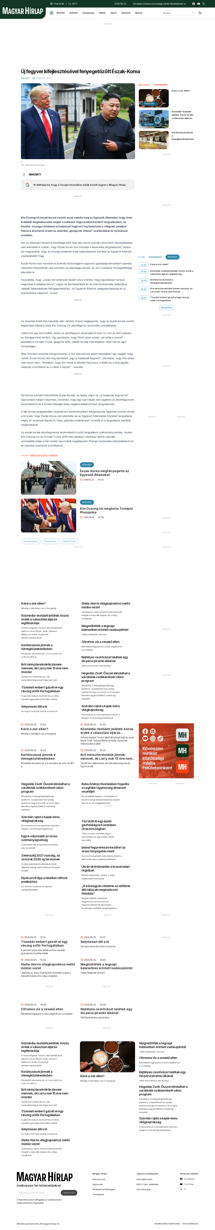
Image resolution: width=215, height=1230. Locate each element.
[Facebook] (193, 4)
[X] (203, 4)
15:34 (144, 280)
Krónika (148, 145)
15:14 (143, 298)
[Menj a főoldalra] (23, 10)
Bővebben (166, 307)
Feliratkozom (69, 1192)
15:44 (143, 271)
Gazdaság (88, 12)
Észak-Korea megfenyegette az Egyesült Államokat (104, 473)
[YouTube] (198, 4)
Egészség (149, 103)
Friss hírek (59, 3)
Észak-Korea (50, 541)
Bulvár (138, 12)
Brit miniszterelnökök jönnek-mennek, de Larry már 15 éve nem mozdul (171, 290)
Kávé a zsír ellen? (181, 90)
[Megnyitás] (51, 12)
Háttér (102, 12)
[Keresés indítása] (193, 13)
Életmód (126, 12)
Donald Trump (69, 541)
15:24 (143, 289)
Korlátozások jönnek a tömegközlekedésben (183, 135)
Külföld (73, 12)
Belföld (61, 12)
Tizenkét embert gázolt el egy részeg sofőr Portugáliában (169, 299)
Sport (113, 12)
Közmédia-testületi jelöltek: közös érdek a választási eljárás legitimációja (182, 116)
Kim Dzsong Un (31, 541)
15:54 (143, 265)
